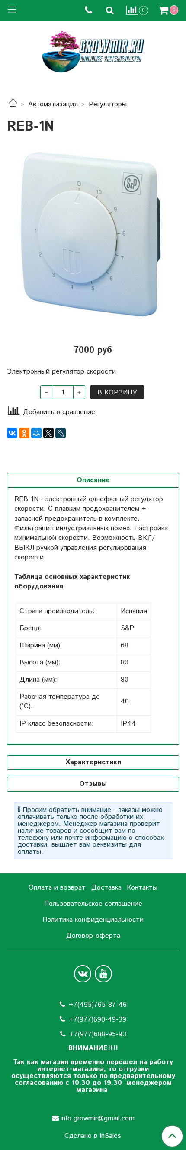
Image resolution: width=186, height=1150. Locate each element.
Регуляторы (108, 104)
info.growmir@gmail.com (98, 1119)
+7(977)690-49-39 (97, 1020)
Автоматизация (53, 104)
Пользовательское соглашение (93, 904)
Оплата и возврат (57, 888)
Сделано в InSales (92, 1136)
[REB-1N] (93, 234)
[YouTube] (103, 973)
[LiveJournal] (60, 433)
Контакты (142, 888)
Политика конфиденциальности (93, 920)
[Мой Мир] (36, 433)
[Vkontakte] (82, 973)
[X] (48, 433)
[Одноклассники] (24, 433)
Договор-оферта (93, 936)
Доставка (106, 888)
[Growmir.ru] (93, 52)
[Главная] (13, 104)
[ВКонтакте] (12, 433)
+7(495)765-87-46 (98, 1005)
